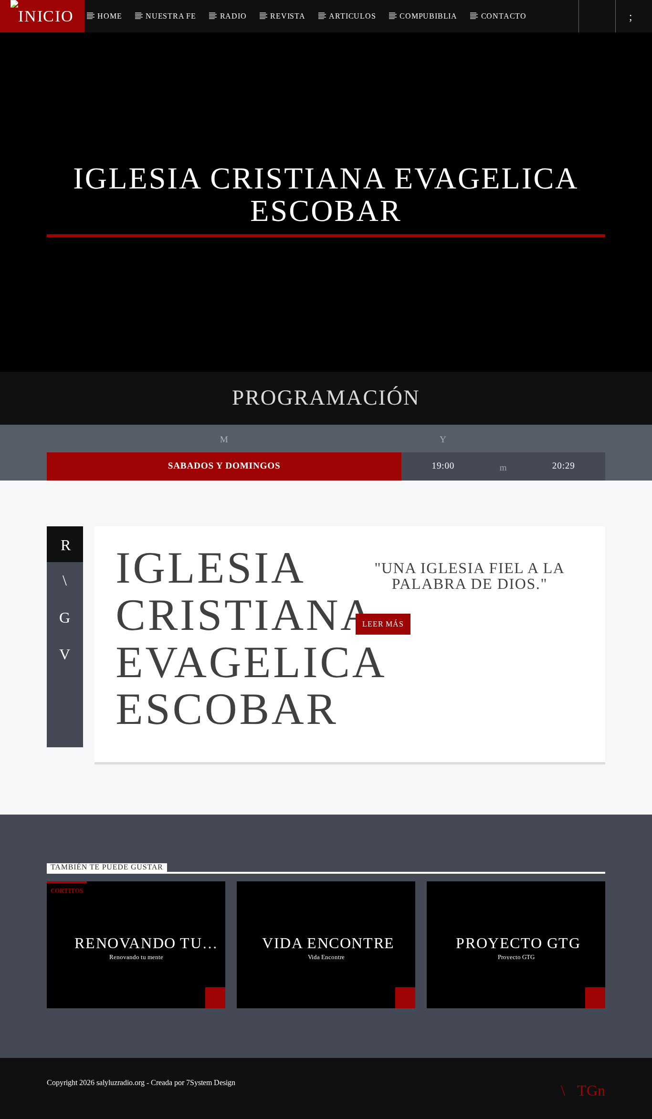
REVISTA (287, 16)
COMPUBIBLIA (428, 16)
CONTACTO (503, 16)
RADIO (233, 16)
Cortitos (67, 890)
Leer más (382, 624)
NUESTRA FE (171, 16)
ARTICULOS (352, 16)
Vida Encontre (328, 943)
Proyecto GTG (518, 943)
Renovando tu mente (138, 951)
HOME (109, 16)
